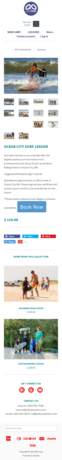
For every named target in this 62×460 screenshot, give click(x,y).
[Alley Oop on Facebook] (22, 390)
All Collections (23, 49)
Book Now (31, 206)
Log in (44, 36)
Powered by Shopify (31, 455)
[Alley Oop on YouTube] (40, 390)
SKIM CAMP (14, 32)
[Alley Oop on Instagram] (31, 390)
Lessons (41, 49)
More (50, 32)
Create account (26, 36)
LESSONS (34, 32)
